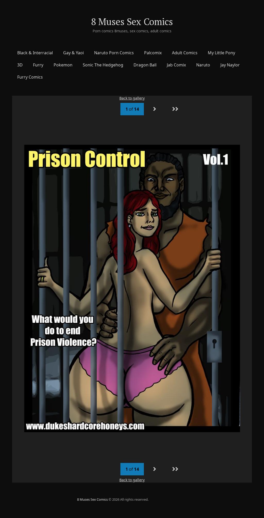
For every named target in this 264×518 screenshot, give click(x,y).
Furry (38, 65)
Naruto (203, 65)
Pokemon (63, 65)
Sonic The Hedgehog (103, 65)
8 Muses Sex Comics (132, 22)
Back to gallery (132, 98)
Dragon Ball (145, 65)
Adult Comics (184, 53)
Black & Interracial (35, 53)
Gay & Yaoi (73, 53)
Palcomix (153, 53)
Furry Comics (30, 77)
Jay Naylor (230, 65)
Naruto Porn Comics (114, 53)
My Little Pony (221, 53)
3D (20, 65)
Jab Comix (176, 65)
